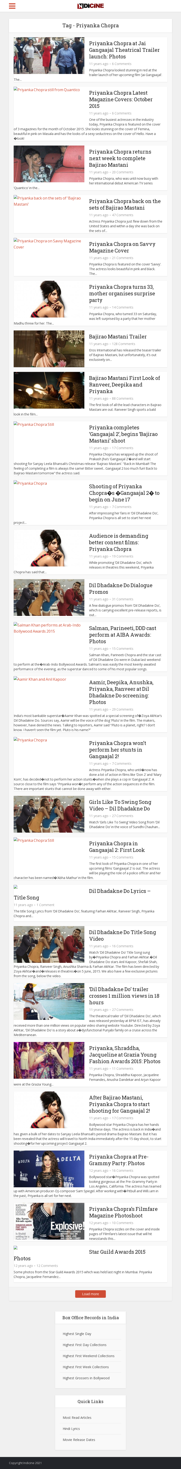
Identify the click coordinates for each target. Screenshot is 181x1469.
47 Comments (122, 215)
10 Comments (122, 1223)
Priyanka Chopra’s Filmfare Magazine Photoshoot (123, 1212)
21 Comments (122, 258)
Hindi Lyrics (71, 1428)
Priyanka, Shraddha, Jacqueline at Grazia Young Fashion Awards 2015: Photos (124, 1055)
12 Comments (47, 1266)
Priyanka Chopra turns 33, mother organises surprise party (122, 293)
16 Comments (122, 946)
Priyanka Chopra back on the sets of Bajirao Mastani (125, 204)
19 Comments (122, 556)
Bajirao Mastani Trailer (118, 336)
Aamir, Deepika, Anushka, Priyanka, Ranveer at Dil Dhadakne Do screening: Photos (121, 692)
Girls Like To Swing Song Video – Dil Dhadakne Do (120, 805)
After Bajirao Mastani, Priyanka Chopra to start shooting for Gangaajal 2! (119, 1104)
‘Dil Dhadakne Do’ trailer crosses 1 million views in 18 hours (124, 996)
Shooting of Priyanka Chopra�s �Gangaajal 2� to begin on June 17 (124, 493)
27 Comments (122, 816)
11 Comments (122, 1068)
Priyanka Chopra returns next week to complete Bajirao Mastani (120, 158)
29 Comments (122, 709)
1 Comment (45, 905)
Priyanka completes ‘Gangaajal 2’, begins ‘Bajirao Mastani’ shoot (123, 434)
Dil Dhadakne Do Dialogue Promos (120, 588)
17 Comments (122, 448)
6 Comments (122, 64)
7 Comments (122, 507)
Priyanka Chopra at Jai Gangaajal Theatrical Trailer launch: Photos (124, 50)
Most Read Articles (77, 1417)
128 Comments (123, 344)
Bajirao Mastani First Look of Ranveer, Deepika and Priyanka (124, 384)
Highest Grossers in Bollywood (86, 1378)
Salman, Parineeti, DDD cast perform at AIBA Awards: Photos (122, 635)
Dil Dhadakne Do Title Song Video (122, 935)
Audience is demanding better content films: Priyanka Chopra (118, 542)
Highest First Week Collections (86, 1367)
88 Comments (122, 398)
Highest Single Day (77, 1333)
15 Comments (122, 649)
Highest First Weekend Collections (89, 1356)
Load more (90, 1294)
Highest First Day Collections (85, 1345)
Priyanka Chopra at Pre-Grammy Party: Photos (119, 1160)
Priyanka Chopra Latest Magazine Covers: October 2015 (121, 99)
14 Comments (122, 307)
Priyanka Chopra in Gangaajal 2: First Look (117, 846)
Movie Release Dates (79, 1439)
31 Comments (122, 599)
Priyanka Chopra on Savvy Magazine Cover (122, 247)
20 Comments (122, 172)
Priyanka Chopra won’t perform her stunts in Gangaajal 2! (117, 750)
